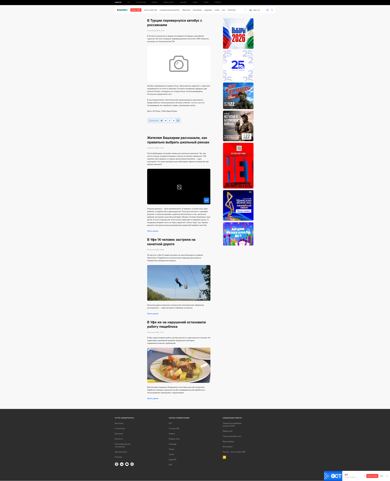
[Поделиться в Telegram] (174, 120)
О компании (120, 428)
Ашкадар (183, 2)
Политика (232, 10)
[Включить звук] (206, 200)
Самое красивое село (232, 436)
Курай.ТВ (217, 2)
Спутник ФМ (141, 2)
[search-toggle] (272, 10)
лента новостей (150, 10)
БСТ (129, 2)
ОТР (170, 465)
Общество (186, 10)
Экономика (197, 10)
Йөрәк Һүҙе (228, 431)
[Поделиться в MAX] (161, 120)
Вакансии (119, 434)
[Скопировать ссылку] (177, 120)
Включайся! (227, 447)
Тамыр (195, 2)
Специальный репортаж (170, 10)
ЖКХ (223, 10)
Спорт (217, 10)
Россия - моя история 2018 (234, 452)
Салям (206, 2)
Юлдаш (154, 2)
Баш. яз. (256, 10)
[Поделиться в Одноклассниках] (169, 120)
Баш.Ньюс (119, 423)
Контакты (119, 439)
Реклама (118, 457)
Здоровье (208, 10)
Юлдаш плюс (168, 2)
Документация (121, 452)
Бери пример (228, 441)
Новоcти (118, 2)
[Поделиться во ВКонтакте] (165, 120)
